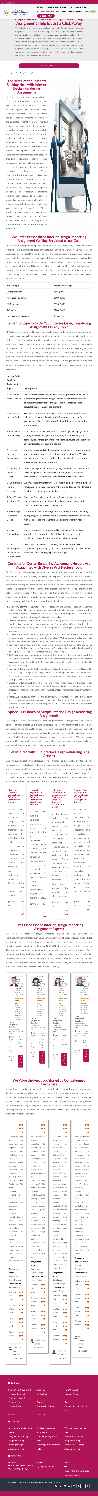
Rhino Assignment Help (78, 7)
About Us (40, 1389)
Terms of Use (14, 1402)
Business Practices (45, 1406)
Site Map (40, 1414)
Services (40, 7)
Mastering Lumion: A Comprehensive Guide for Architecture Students (15, 796)
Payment (40, 1402)
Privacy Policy (14, 1406)
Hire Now (20, 1061)
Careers (12, 1414)
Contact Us (41, 1394)
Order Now (46, 16)
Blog (66, 1402)
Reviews (90, 11)
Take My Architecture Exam (71, 11)
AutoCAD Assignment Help (57, 7)
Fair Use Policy (71, 1394)
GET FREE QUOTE (49, 65)
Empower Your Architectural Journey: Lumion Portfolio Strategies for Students (81, 796)
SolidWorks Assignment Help (48, 11)
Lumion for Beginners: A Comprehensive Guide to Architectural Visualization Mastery (37, 797)
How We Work (71, 1389)
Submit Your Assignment (19, 1389)
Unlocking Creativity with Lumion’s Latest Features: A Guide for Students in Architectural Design (59, 798)
